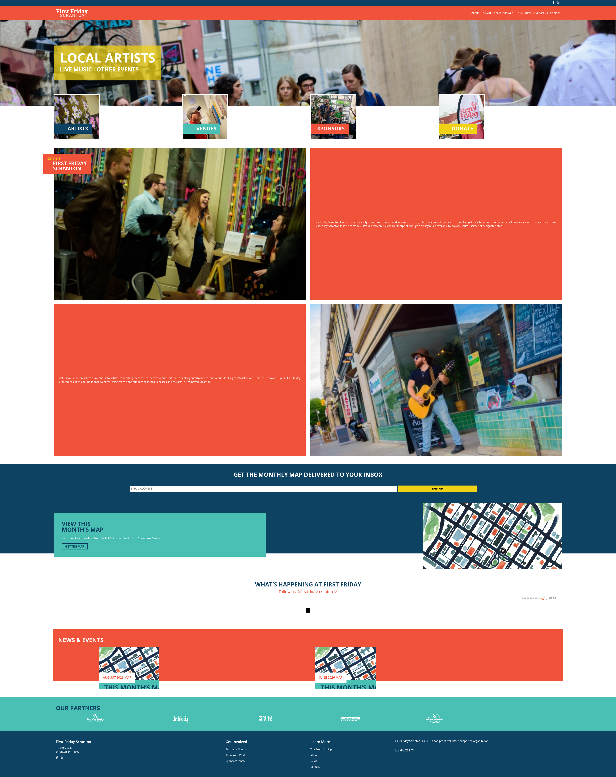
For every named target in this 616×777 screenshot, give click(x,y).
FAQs (520, 12)
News (528, 12)
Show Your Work (504, 12)
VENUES (206, 128)
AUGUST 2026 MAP (117, 677)
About (475, 12)
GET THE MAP (74, 546)
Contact (555, 12)
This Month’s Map (321, 749)
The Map (486, 12)
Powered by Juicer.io (530, 597)
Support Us (541, 12)
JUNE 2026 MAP (330, 677)
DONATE (462, 128)
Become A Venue (236, 749)
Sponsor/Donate (236, 761)
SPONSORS (331, 128)
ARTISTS (78, 128)
